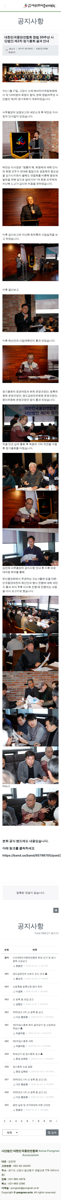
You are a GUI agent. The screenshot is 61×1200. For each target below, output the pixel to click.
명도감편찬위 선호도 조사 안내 (29, 974)
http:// (6, 786)
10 (50, 1121)
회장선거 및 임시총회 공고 (27, 1054)
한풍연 (19, 966)
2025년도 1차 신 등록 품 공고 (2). (30, 1079)
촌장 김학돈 (21, 1059)
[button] (4, 5)
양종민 (19, 1004)
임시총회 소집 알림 (22, 1067)
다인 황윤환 (21, 1017)
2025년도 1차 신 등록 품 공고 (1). (30, 1092)
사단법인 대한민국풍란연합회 (30, 1153)
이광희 (19, 991)
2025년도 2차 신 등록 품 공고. (28, 1012)
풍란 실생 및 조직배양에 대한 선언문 (31, 1105)
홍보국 (12, 49)
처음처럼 (20, 1033)
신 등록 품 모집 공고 (23, 999)
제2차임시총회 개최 (23, 1041)
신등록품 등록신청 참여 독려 (27, 986)
